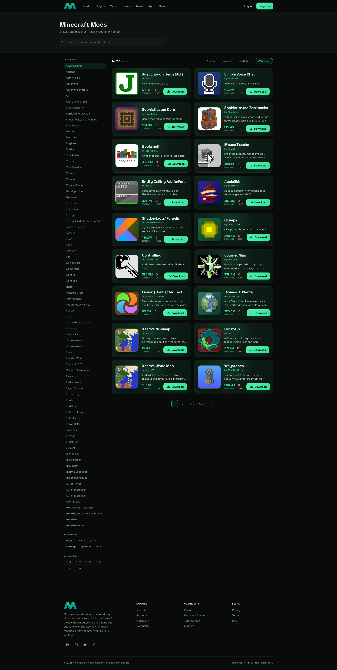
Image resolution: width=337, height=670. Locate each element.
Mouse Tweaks (236, 144)
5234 (202, 403)
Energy (70, 214)
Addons (70, 71)
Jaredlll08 (234, 224)
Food (69, 244)
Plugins (100, 6)
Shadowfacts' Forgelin (161, 218)
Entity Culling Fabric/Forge (165, 181)
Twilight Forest (74, 483)
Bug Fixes (71, 143)
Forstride (233, 296)
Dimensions (73, 197)
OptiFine (86, 546)
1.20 (78, 562)
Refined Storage (75, 411)
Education (72, 209)
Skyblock (71, 429)
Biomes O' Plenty (238, 292)
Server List (142, 615)
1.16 (68, 568)
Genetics (71, 280)
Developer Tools (75, 191)
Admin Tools (73, 77)
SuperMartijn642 (155, 296)
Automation (73, 125)
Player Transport (75, 388)
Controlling (151, 255)
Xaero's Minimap (156, 329)
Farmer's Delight (75, 226)
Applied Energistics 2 (78, 113)
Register (265, 6)
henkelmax (233, 78)
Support (189, 625)
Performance (74, 382)
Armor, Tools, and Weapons (81, 119)
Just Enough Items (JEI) (162, 74)
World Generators (76, 525)
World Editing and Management (84, 513)
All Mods (141, 610)
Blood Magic (73, 137)
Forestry (71, 250)
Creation (71, 179)
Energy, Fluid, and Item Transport (84, 220)
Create (70, 173)
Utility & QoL (73, 501)
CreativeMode (74, 185)
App (151, 6)
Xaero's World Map (158, 365)
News (139, 6)
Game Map (72, 268)
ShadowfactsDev (154, 222)
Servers (126, 6)
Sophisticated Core (158, 109)
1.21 (68, 562)
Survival (70, 447)
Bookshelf (150, 146)
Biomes (70, 131)
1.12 (78, 568)
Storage (70, 435)
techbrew (233, 259)
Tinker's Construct (76, 477)
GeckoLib (232, 329)
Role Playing (73, 417)
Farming (70, 232)
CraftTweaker (74, 167)
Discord (188, 610)
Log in (248, 6)
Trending (265, 61)
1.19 (88, 562)
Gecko (231, 333)
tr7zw (149, 185)
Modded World (74, 358)
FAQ (234, 620)
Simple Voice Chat (239, 74)
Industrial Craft (74, 292)
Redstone (71, 406)
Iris (98, 546)
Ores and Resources (77, 370)
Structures (72, 441)
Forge (69, 540)
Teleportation (73, 459)
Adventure (72, 83)
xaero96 (150, 333)
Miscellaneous (74, 340)
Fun (68, 256)
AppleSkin (232, 181)
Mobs (69, 352)
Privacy (236, 610)
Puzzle (69, 400)
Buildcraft (71, 149)
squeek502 (233, 185)
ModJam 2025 (74, 364)
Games (163, 6)
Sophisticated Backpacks (246, 107)
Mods (86, 6)
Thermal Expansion (77, 471)
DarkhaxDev (152, 150)
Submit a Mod (192, 620)
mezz (148, 78)
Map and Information (78, 322)
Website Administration (79, 507)
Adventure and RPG (77, 89)
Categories (143, 625)
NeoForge (71, 546)
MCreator (71, 328)
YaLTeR (231, 148)
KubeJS (70, 310)
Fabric (81, 540)
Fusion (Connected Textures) (166, 292)
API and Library (74, 107)
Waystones (234, 365)
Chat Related (73, 155)
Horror (70, 286)
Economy (71, 203)
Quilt (93, 540)
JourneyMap (235, 255)
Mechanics (72, 334)
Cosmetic (71, 161)
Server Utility (73, 423)
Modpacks (142, 620)
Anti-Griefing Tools (76, 101)
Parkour (70, 376)
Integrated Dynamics (78, 304)
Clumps (230, 220)
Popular (211, 61)
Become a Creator (195, 615)
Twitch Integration (76, 489)
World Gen (72, 519)
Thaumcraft (72, 465)
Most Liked (244, 61)
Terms (235, 615)
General (70, 274)
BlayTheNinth (235, 370)
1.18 (98, 562)
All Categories (74, 65)
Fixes (69, 238)
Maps (113, 6)
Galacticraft (73, 262)
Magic (69, 316)
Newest (227, 61)
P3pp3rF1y (151, 113)
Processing (72, 394)
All (67, 95)
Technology (73, 453)
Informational (74, 298)
